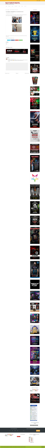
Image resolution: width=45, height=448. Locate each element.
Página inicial (17, 73)
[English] (6, 434)
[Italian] (11, 434)
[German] (9, 434)
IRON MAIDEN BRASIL (34, 408)
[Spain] (10, 434)
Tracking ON (35, 420)
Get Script (31, 420)
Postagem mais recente (7, 73)
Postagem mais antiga (27, 73)
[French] (8, 434)
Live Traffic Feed (34, 405)
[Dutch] (13, 434)
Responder (9, 61)
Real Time (33, 420)
